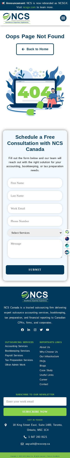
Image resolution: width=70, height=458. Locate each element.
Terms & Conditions (53, 456)
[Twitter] (41, 329)
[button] (63, 18)
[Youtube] (47, 329)
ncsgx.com (30, 7)
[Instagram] (35, 329)
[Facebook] (22, 329)
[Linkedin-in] (28, 329)
